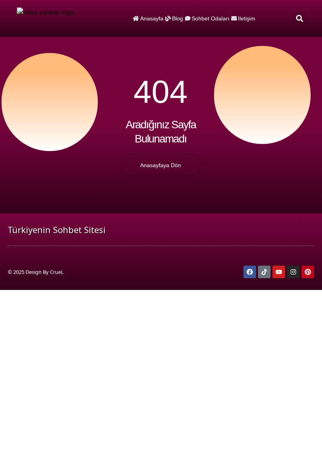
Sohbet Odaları (210, 18)
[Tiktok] (264, 272)
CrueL (57, 271)
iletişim (246, 18)
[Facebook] (249, 272)
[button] (299, 18)
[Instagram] (293, 272)
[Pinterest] (308, 272)
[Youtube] (279, 272)
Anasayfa (151, 18)
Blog (177, 18)
